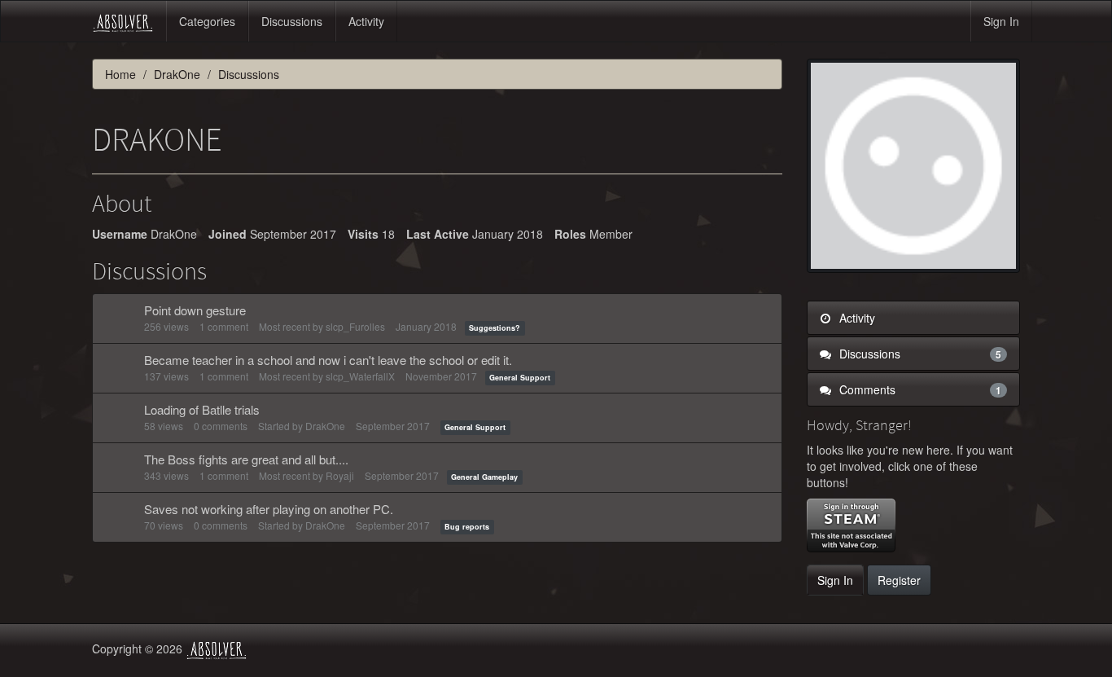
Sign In (1001, 21)
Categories (207, 21)
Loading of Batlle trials (202, 409)
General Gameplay (484, 477)
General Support (519, 377)
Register (899, 580)
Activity (366, 21)
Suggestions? (494, 328)
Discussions (291, 21)
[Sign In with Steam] (851, 525)
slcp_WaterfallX (360, 376)
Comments (919, 389)
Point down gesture (195, 310)
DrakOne (325, 426)
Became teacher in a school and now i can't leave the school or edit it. (328, 359)
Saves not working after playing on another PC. (268, 508)
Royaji (340, 475)
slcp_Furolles (355, 326)
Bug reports (466, 526)
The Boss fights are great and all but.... (246, 459)
